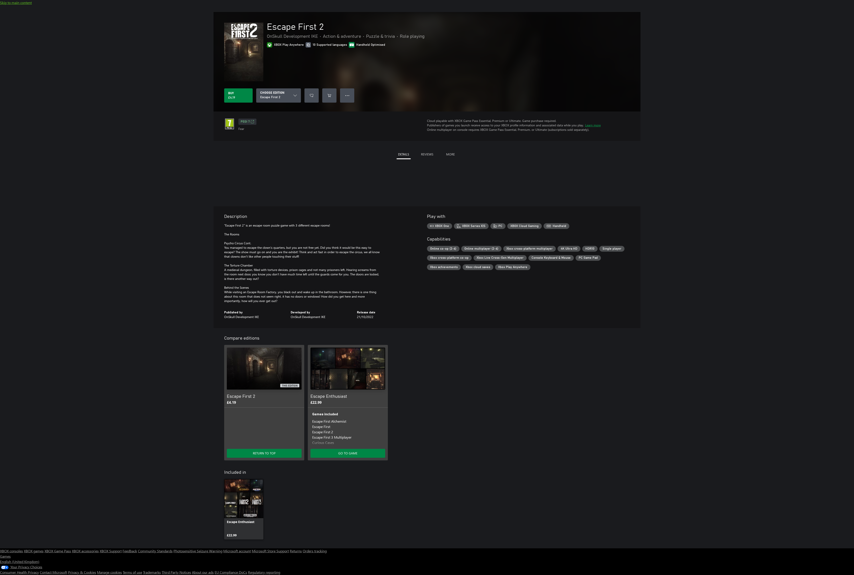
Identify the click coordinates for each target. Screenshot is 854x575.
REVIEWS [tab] (427, 154)
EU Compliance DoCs (231, 572)
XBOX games (34, 551)
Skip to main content (16, 2)
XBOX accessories (85, 551)
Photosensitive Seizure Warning (197, 551)
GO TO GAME (347, 453)
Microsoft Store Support (270, 551)
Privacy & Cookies (82, 572)
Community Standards (155, 551)
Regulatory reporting (264, 572)
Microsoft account (237, 551)
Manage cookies (109, 572)
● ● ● (347, 95)
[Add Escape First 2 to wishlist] (311, 95)
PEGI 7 (245, 121)
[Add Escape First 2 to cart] (329, 95)
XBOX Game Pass (57, 551)
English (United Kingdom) (19, 561)
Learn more (593, 125)
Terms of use (132, 572)
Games (5, 556)
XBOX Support (111, 551)
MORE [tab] (450, 154)
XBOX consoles (11, 551)
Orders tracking (315, 551)
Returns (296, 551)
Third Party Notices (176, 572)
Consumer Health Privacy (19, 572)
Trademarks (152, 572)
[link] (243, 509)
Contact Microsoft (53, 572)
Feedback (130, 551)
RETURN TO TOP (264, 453)
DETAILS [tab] (403, 154)
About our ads (203, 572)
